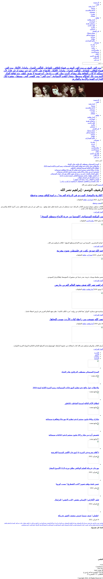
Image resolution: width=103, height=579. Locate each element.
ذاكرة (93, 27)
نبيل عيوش (89, 523)
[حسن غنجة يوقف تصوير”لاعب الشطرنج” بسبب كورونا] (93, 479)
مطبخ (93, 39)
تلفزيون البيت (94, 56)
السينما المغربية (57, 525)
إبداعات (92, 29)
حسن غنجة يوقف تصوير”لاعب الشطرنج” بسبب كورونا (77, 484)
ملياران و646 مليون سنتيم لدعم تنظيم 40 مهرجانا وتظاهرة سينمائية (77, 170)
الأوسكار (37, 525)
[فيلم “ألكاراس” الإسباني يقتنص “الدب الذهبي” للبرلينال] (93, 495)
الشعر (62, 525)
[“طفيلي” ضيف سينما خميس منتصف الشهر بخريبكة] (93, 510)
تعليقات (96, 356)
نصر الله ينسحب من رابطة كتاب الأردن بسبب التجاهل (76, 319)
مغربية (93, 44)
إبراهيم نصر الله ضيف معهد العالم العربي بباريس (79, 285)
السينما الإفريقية (43, 525)
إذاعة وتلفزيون (90, 10)
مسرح (93, 14)
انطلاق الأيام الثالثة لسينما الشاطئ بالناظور (85, 168)
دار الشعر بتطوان (27, 523)
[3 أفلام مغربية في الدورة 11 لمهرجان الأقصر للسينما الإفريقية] (93, 447)
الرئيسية (96, 2)
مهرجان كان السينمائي (82, 523)
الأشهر (97, 355)
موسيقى (92, 12)
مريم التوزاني (61, 523)
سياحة (93, 37)
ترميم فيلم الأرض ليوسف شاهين (88, 177)
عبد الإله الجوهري (51, 523)
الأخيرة (96, 353)
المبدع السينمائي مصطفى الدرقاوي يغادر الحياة (83, 164)
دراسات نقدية (90, 23)
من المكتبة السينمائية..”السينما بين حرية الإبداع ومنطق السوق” (71, 216)
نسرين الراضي (96, 523)
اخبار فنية (92, 6)
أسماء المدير (32, 525)
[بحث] (102, 63)
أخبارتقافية (90, 289)
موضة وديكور (90, 35)
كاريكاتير (96, 58)
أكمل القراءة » (98, 212)
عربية (93, 46)
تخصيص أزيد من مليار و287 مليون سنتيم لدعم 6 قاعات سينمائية (78, 172)
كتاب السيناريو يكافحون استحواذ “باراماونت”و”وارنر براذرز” (79, 181)
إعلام (97, 54)
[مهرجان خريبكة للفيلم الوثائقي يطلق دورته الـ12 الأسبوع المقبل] (93, 463)
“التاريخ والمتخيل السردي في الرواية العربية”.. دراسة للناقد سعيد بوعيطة (66, 195)
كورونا (56, 523)
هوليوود (101, 523)
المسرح (86, 525)
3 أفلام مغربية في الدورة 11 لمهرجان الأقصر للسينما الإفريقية (75, 452)
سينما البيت (95, 52)
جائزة (21, 523)
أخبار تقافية (91, 20)
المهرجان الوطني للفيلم (9, 523)
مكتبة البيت (95, 50)
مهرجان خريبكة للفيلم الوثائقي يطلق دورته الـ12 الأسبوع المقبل (74, 468)
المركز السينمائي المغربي (78, 525)
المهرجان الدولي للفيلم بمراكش (96, 525)
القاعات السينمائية (68, 525)
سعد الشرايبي (43, 523)
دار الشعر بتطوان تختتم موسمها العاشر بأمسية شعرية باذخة (79, 175)
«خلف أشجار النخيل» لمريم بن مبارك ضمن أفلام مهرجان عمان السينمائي (74, 174)
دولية (93, 48)
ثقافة (97, 18)
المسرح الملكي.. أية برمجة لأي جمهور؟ (86, 179)
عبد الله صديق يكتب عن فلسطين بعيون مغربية (80, 250)
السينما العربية (50, 525)
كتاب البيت (91, 25)
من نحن (96, 60)
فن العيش (95, 31)
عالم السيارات (90, 41)
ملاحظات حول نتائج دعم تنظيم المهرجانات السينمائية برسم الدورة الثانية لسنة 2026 (71, 166)
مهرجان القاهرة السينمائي (70, 523)
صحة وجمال (91, 33)
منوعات (96, 42)
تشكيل (93, 16)
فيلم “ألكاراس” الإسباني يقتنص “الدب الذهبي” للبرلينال (77, 500)
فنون (97, 4)
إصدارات (92, 21)
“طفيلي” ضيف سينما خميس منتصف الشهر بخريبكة (78, 516)
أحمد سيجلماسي (25, 525)
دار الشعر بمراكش (35, 523)
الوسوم (96, 358)
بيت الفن (17, 523)
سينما (93, 8)
